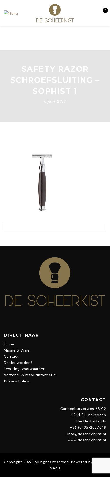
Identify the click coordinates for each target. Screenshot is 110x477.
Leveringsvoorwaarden (25, 368)
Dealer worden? (18, 362)
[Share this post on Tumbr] (69, 239)
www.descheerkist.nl (87, 440)
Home (9, 344)
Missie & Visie (17, 350)
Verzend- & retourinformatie (30, 375)
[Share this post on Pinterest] (59, 239)
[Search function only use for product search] (92, 13)
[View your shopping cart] (102, 13)
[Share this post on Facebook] (40, 239)
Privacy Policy (16, 381)
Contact (11, 356)
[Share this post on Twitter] (50, 239)
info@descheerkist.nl (86, 433)
